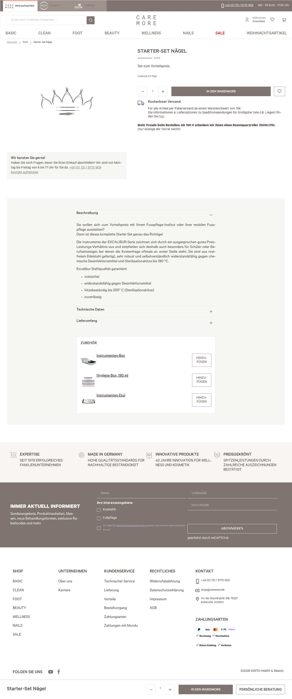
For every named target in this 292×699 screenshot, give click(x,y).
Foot (25, 42)
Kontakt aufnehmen (24, 172)
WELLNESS (21, 617)
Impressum (158, 600)
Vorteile (110, 600)
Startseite (12, 42)
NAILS (17, 626)
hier (161, 117)
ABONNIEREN (232, 529)
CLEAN (18, 591)
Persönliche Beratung (260, 690)
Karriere (64, 591)
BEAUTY (19, 608)
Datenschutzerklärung (167, 591)
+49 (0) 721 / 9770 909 (85, 168)
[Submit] (91, 20)
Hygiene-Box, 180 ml (112, 376)
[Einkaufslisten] (272, 20)
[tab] (145, 215)
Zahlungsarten (115, 617)
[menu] (146, 34)
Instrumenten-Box (111, 356)
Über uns (65, 582)
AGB (153, 608)
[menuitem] (11, 33)
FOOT (17, 600)
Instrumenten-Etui (111, 396)
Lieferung (111, 591)
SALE (17, 635)
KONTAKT (204, 572)
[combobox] (50, 20)
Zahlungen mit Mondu (121, 626)
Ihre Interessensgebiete (115, 503)
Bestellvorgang (115, 608)
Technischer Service (119, 582)
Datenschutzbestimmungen (131, 526)
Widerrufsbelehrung (165, 582)
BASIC (18, 582)
